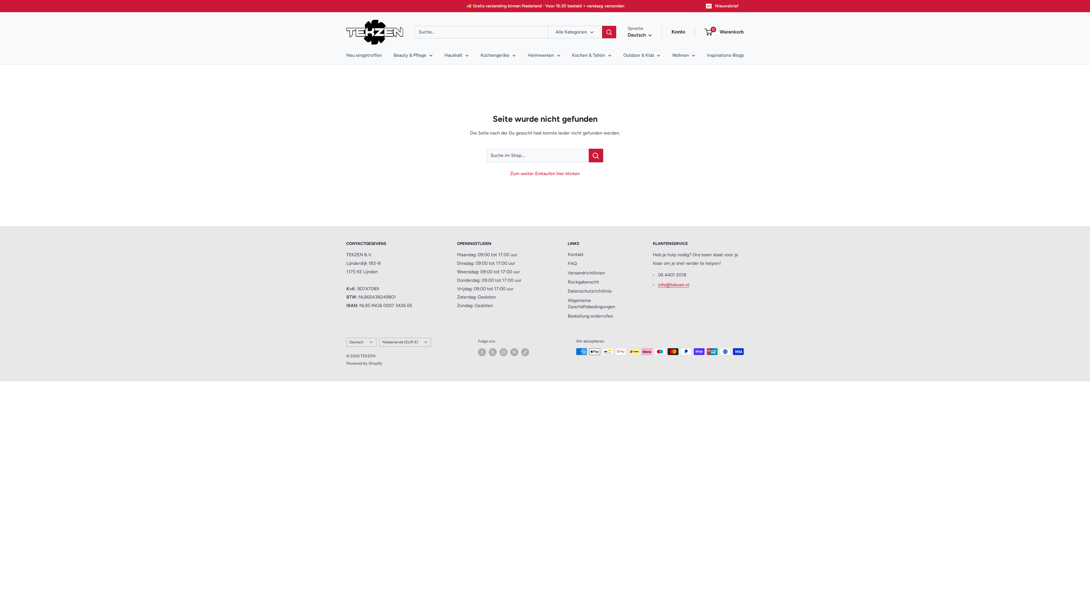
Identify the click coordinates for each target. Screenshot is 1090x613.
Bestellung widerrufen (590, 316)
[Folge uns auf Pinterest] (514, 352)
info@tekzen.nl (673, 284)
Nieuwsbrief (727, 6)
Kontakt (576, 254)
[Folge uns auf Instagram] (504, 352)
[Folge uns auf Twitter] (493, 352)
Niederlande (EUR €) (400, 342)
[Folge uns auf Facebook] (482, 352)
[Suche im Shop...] (596, 155)
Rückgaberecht (583, 282)
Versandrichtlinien (586, 273)
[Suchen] (609, 32)
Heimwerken (541, 55)
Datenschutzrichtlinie (590, 291)
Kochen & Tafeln (588, 55)
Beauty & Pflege (410, 55)
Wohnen (680, 55)
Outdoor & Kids (638, 55)
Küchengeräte (495, 55)
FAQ (572, 263)
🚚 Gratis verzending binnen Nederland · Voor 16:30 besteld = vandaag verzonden (545, 6)
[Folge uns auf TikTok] (525, 352)
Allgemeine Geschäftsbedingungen (591, 303)
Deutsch (356, 342)
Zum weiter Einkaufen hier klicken (545, 173)
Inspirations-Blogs (725, 55)
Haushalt (453, 55)
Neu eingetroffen (364, 55)
